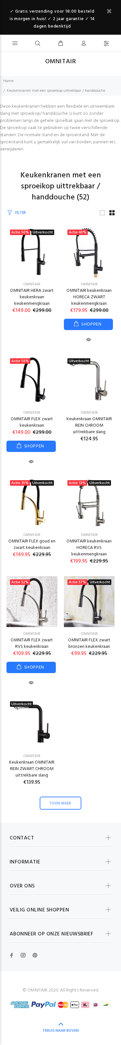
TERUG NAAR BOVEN (61, 1030)
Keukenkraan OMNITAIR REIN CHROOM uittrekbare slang (89, 425)
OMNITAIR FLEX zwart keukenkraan (32, 422)
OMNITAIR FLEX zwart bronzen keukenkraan (89, 643)
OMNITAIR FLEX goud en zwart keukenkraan (31, 545)
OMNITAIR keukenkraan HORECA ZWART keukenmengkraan (89, 297)
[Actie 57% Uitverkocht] (89, 601)
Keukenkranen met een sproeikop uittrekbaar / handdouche (56, 91)
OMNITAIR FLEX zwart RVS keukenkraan (32, 643)
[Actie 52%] (31, 601)
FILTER (20, 212)
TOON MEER (60, 803)
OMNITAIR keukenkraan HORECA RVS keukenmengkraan (89, 548)
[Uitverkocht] (89, 380)
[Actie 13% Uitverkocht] (89, 502)
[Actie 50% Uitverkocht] (31, 251)
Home (8, 81)
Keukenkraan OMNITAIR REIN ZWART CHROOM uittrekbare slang (32, 769)
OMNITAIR (89, 284)
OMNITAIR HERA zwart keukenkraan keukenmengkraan (32, 297)
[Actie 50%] (31, 380)
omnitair (31, 284)
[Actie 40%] (89, 251)
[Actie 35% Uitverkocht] (31, 502)
